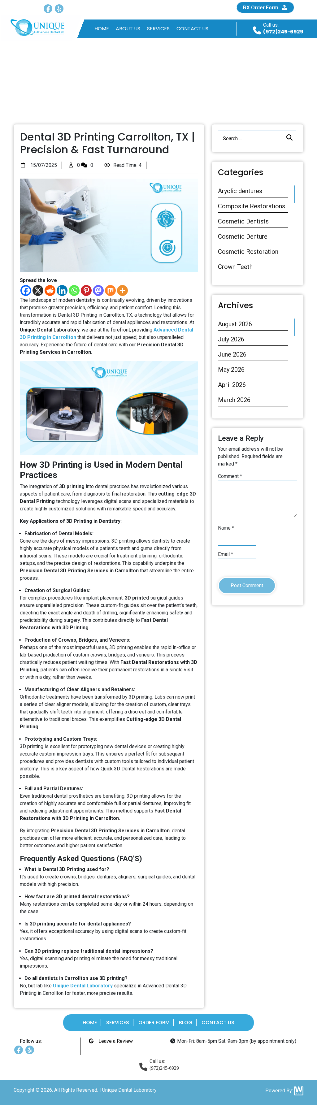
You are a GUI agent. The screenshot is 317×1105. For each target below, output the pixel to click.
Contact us (192, 28)
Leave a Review (115, 7)
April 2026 (232, 384)
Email (225, 554)
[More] (122, 290)
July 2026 (231, 339)
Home (101, 28)
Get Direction (186, 7)
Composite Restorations (251, 206)
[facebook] (48, 8)
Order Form (154, 1022)
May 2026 (231, 369)
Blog (185, 1022)
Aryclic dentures (240, 191)
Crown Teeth (235, 267)
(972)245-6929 (283, 31)
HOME (63, 97)
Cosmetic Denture (242, 236)
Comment (230, 476)
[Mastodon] (98, 290)
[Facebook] (25, 290)
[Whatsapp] (74, 290)
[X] (38, 290)
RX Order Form (261, 7)
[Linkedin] (62, 290)
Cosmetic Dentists (243, 221)
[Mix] (110, 290)
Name (226, 528)
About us (128, 28)
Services (158, 28)
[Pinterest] (86, 290)
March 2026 (234, 400)
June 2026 (232, 354)
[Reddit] (50, 290)
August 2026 (235, 324)
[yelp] (59, 8)
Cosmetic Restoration (248, 251)
